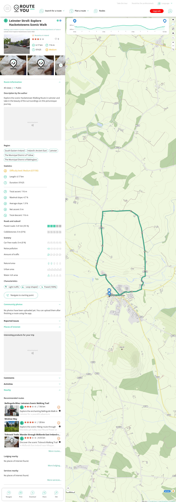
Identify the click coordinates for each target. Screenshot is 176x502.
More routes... (55, 451)
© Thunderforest (152, 501)
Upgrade (157, 11)
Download (32, 497)
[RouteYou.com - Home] (24, 8)
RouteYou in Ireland (42, 35)
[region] (120, 259)
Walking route (8, 29)
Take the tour (122, 3)
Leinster (53, 150)
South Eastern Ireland (15, 150)
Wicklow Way (11, 419)
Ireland (16, 29)
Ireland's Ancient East (32, 29)
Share (44, 497)
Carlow (22, 29)
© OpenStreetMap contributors (166, 501)
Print (20, 497)
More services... (54, 480)
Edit (56, 497)
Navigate (9, 497)
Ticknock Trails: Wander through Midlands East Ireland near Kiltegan (37, 434)
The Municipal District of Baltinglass (21, 159)
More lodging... (54, 465)
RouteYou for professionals (142, 3)
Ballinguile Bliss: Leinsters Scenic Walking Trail (27, 403)
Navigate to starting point (22, 295)
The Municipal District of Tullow (50, 29)
